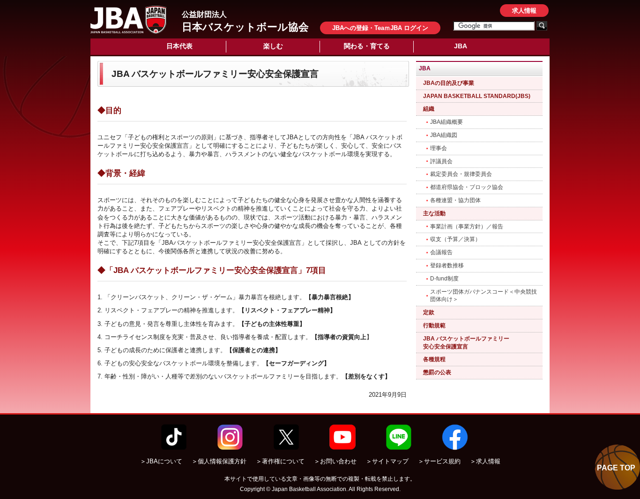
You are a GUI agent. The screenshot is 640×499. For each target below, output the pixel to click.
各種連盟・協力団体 (455, 200)
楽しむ (273, 46)
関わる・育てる (367, 46)
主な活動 (434, 213)
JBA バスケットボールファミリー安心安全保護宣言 (466, 342)
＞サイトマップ (387, 461)
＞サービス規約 (439, 461)
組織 (428, 109)
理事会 (438, 148)
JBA (460, 46)
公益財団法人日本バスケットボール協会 (128, 20)
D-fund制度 (444, 278)
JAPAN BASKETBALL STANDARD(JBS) (476, 96)
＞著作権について (280, 461)
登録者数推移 (447, 265)
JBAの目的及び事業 (448, 83)
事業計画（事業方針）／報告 (466, 226)
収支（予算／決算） (455, 239)
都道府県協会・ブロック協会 (466, 187)
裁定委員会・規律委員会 (461, 174)
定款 (428, 312)
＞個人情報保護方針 (219, 461)
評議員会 (441, 161)
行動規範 (434, 325)
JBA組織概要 (446, 122)
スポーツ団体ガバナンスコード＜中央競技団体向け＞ (483, 295)
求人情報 (524, 10)
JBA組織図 (443, 135)
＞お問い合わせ (335, 461)
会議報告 (441, 252)
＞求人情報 (485, 461)
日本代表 (179, 46)
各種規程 (434, 359)
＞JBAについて (161, 461)
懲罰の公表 (437, 372)
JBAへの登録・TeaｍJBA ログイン (380, 27)
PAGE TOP (616, 468)
